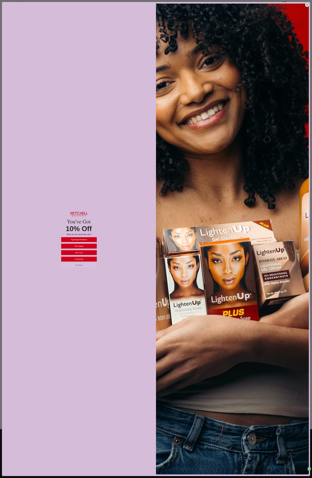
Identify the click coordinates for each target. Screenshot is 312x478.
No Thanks (79, 265)
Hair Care (79, 252)
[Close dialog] (307, 5)
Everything (79, 259)
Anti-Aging (79, 246)
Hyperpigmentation (79, 239)
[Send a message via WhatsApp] (309, 469)
